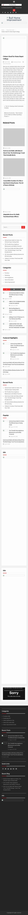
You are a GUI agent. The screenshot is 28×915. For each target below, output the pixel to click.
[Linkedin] (8, 12)
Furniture (7, 273)
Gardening (7, 275)
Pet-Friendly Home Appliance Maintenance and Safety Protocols (17, 355)
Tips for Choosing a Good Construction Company (13, 107)
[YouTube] (10, 12)
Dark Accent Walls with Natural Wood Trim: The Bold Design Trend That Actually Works (14, 153)
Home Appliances (9, 277)
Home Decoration (7, 63)
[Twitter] (5, 12)
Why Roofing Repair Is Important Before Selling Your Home (16, 310)
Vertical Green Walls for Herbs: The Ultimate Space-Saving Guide (16, 294)
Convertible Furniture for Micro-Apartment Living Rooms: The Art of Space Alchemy (13, 183)
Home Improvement (10, 282)
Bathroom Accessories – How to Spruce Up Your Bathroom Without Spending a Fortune (13, 114)
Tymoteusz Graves (17, 62)
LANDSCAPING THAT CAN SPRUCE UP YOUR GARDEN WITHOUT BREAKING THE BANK (16, 325)
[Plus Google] (13, 12)
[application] (14, 693)
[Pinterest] (16, 12)
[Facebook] (3, 12)
